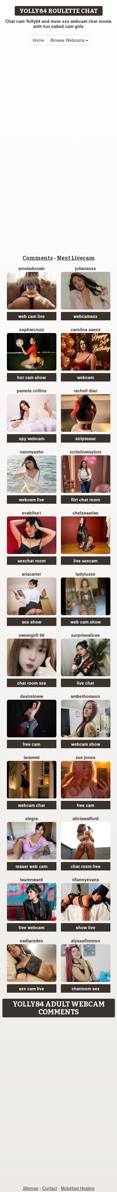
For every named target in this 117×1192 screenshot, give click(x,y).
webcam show (85, 744)
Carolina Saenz (85, 329)
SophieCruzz (31, 329)
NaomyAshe (32, 452)
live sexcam (86, 561)
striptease (85, 438)
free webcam (31, 927)
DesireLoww (31, 696)
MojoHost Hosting (77, 1188)
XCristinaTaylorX (85, 452)
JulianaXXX (85, 268)
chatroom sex (86, 988)
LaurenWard (31, 879)
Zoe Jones (85, 757)
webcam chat (31, 805)
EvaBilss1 (31, 513)
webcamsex (86, 316)
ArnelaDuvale (31, 268)
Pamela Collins (31, 390)
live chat (85, 683)
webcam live (31, 499)
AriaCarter (31, 574)
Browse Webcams (68, 40)
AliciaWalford (86, 818)
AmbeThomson (85, 696)
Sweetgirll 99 (31, 635)
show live (85, 927)
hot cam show (31, 377)
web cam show (85, 622)
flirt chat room (85, 499)
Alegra (31, 818)
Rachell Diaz (85, 390)
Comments (37, 258)
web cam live (31, 316)
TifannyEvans (85, 879)
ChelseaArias (85, 513)
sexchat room (32, 561)
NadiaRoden (31, 941)
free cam (31, 744)
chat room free (85, 866)
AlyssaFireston (85, 941)
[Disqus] (58, 1095)
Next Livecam (76, 258)
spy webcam (31, 438)
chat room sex (31, 683)
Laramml (32, 757)
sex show (31, 622)
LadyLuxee (85, 574)
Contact (49, 1188)
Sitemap (30, 1188)
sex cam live (31, 988)
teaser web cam (31, 866)
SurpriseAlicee (85, 635)
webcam (85, 377)
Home (38, 40)
